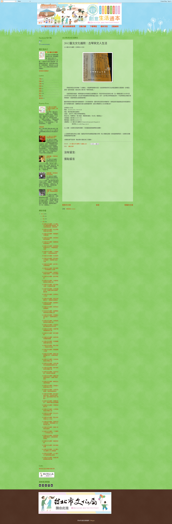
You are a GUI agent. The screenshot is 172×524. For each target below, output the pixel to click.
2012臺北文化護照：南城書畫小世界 (50, 350)
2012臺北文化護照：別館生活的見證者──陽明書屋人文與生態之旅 (50, 423)
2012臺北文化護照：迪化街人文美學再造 (50, 264)
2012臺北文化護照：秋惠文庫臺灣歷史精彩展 (50, 458)
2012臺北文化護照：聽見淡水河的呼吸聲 (50, 382)
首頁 (97, 205)
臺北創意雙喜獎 (69, 26)
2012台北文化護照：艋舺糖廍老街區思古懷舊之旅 (50, 311)
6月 (43, 221)
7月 (43, 219)
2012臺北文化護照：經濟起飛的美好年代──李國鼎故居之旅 (50, 247)
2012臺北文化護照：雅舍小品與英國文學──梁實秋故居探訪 (50, 355)
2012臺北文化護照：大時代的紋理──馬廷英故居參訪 (50, 390)
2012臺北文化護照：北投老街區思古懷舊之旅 (50, 360)
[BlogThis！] (93, 144)
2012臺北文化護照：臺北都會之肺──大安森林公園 (50, 285)
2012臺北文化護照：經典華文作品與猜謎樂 (50, 303)
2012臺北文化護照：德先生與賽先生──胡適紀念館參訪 (50, 299)
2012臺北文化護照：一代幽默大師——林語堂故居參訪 (50, 252)
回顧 (40, 81)
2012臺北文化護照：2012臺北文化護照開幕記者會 (50, 454)
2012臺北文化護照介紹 (50, 26)
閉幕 (40, 88)
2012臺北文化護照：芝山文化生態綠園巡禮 (50, 414)
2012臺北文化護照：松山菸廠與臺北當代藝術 (50, 230)
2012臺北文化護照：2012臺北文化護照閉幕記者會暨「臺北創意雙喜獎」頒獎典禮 (50, 225)
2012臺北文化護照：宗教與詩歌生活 (52, 137)
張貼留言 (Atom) (70, 209)
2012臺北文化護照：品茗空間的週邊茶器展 (50, 338)
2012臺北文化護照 (52, 52)
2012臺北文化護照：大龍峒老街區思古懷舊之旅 (50, 281)
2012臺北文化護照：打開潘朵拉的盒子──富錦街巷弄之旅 (50, 316)
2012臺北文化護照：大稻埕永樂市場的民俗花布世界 (50, 325)
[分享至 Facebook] (96, 144)
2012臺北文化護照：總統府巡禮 (50, 441)
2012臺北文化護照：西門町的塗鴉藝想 (50, 307)
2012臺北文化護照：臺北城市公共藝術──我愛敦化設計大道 (50, 260)
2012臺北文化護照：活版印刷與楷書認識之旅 (50, 329)
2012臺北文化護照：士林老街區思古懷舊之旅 (50, 410)
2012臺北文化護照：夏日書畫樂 (50, 333)
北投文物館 (46, 468)
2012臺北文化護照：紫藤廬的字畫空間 (50, 234)
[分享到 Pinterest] (98, 144)
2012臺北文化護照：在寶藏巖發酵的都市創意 (50, 342)
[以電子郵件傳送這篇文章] (91, 144)
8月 (43, 216)
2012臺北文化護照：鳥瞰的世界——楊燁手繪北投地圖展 (50, 401)
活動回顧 (82, 26)
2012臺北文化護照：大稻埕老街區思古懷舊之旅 (50, 321)
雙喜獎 (41, 98)
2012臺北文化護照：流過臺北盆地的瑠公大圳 (50, 386)
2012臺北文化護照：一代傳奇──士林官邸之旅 (50, 432)
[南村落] (39, 42)
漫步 (72, 146)
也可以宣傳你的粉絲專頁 (44, 44)
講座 (40, 96)
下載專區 (93, 26)
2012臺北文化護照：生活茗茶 (50, 256)
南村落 (40, 40)
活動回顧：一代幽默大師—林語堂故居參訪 (52, 191)
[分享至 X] (95, 144)
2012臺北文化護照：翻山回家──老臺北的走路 (50, 346)
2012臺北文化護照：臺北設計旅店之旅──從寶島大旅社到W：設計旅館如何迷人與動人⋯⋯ (50, 396)
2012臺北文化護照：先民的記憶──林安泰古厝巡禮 (50, 372)
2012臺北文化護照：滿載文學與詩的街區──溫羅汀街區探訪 (50, 377)
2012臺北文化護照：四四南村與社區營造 (50, 238)
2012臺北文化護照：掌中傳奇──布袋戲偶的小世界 (50, 269)
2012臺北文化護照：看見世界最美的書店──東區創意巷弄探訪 (50, 437)
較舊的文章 (129, 205)
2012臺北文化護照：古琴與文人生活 (50, 295)
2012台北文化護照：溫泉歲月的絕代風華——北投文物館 (50, 273)
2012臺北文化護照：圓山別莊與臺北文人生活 (50, 418)
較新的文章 (66, 205)
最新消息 (104, 26)
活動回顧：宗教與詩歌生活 (52, 157)
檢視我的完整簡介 (44, 71)
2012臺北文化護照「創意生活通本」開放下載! (52, 108)
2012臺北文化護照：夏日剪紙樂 (50, 277)
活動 (69, 146)
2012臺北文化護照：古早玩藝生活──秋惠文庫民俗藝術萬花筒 (50, 290)
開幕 (40, 91)
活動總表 (115, 26)
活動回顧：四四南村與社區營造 (52, 173)
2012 (42, 214)
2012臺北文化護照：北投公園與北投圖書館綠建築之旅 (50, 364)
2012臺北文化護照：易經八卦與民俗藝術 (50, 427)
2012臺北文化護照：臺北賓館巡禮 (50, 446)
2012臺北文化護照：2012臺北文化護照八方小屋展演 (50, 450)
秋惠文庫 (52, 468)
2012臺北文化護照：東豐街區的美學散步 (50, 242)
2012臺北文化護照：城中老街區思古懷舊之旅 (50, 368)
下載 (40, 79)
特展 (40, 86)
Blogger (92, 520)
